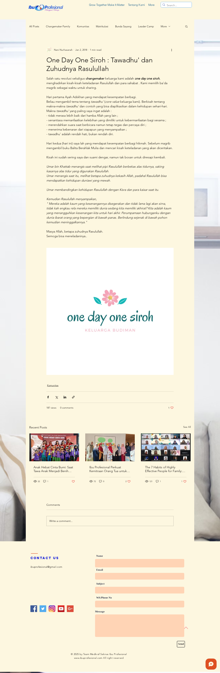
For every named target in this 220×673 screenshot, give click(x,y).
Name (99, 556)
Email (99, 570)
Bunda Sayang (123, 26)
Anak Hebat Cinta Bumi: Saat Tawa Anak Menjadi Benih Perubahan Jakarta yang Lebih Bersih (54, 469)
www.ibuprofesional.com (88, 657)
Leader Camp (146, 26)
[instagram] (52, 608)
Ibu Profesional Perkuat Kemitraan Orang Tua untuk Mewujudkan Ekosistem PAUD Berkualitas (110, 469)
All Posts (34, 26)
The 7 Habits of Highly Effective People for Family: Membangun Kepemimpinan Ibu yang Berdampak (164, 469)
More (164, 26)
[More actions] (171, 50)
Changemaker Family (58, 26)
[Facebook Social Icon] (33, 608)
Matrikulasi (102, 26)
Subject (100, 583)
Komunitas (83, 26)
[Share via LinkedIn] (65, 397)
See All (187, 426)
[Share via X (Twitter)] (56, 397)
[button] (186, 26)
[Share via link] (73, 397)
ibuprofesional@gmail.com (46, 566)
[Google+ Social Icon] (70, 608)
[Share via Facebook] (48, 397)
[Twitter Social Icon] (43, 608)
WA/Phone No (104, 597)
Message (100, 611)
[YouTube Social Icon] (61, 608)
